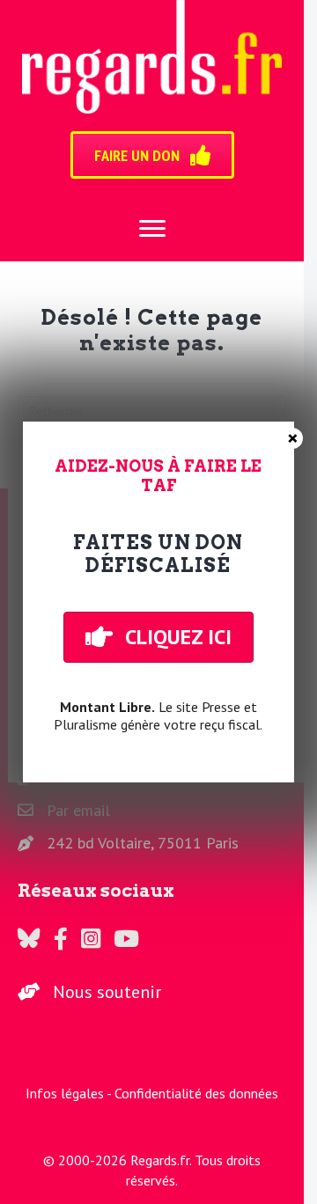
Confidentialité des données (196, 1093)
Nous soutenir (107, 991)
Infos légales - (70, 1093)
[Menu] (152, 229)
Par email (78, 810)
